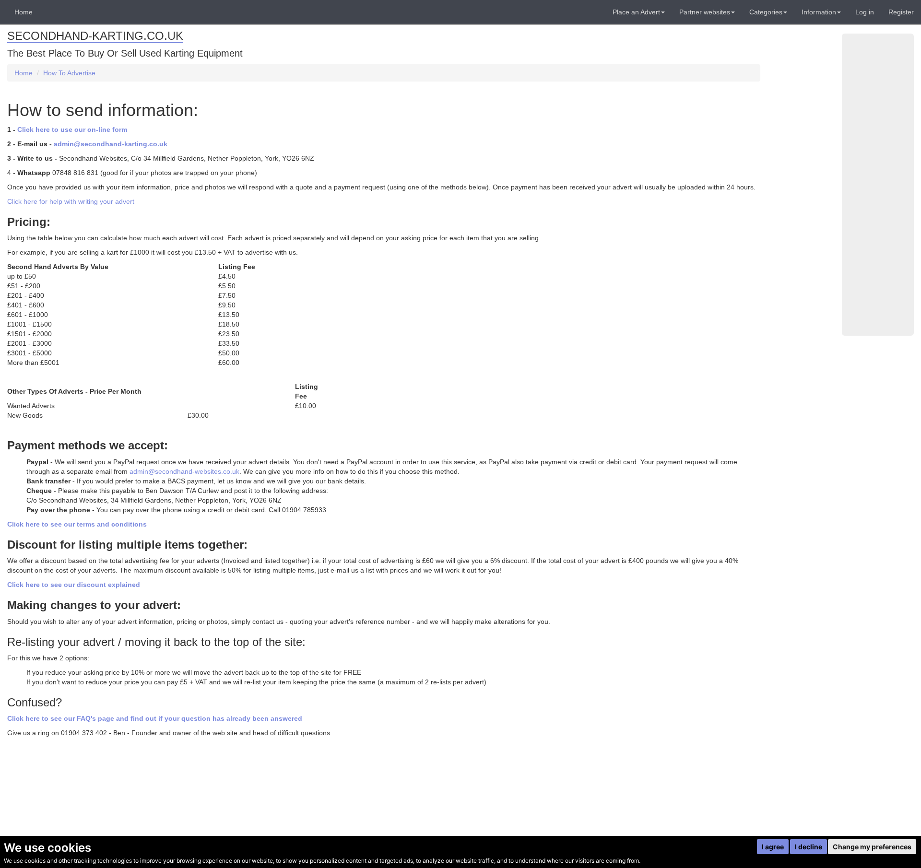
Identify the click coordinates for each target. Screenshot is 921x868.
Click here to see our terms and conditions (77, 524)
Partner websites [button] (704, 12)
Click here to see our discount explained (73, 584)
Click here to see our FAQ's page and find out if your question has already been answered (154, 718)
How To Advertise (69, 73)
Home (23, 12)
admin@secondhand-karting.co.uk (110, 144)
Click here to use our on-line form (72, 129)
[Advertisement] (878, 184)
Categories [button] (765, 12)
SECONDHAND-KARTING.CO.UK (95, 35)
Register (901, 12)
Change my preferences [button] (872, 847)
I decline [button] (808, 847)
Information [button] (819, 12)
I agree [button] (773, 847)
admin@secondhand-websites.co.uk (184, 471)
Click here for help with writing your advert (70, 201)
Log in (864, 12)
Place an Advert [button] (636, 12)
